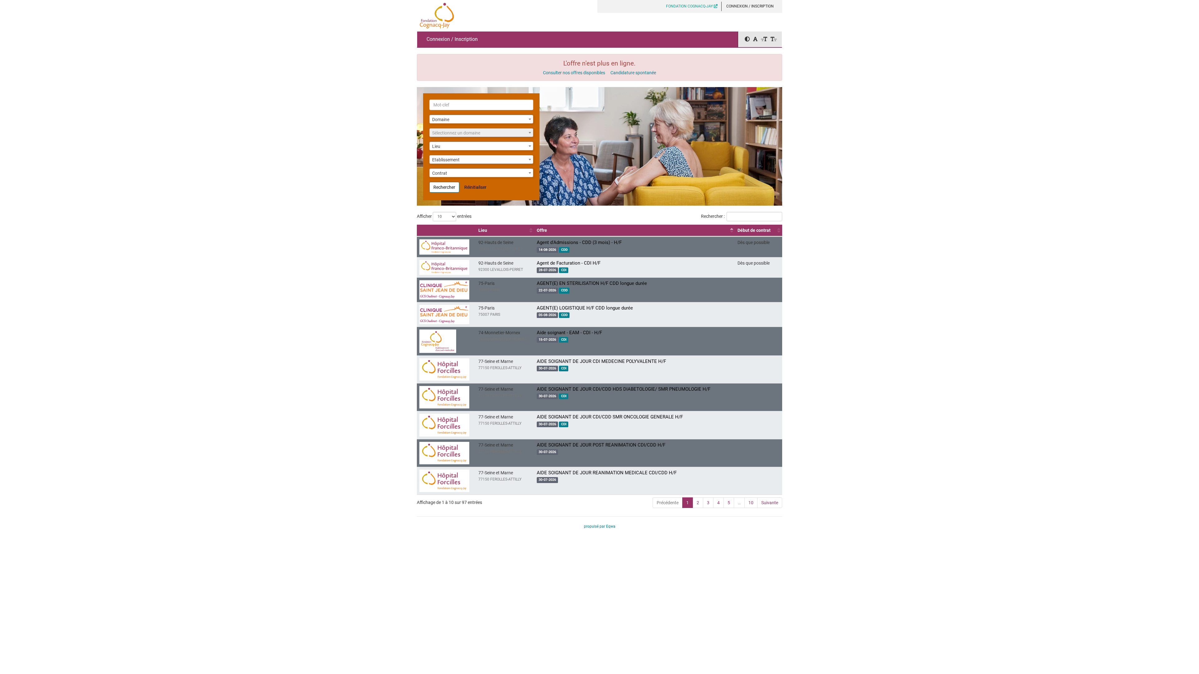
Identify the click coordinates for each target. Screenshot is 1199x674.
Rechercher (444, 187)
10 (750, 502)
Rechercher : (713, 216)
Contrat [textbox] (439, 173)
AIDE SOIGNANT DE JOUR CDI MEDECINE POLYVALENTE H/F (601, 361)
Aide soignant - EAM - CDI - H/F (569, 332)
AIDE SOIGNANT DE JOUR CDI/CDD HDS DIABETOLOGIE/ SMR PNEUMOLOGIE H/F (623, 389)
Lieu (482, 230)
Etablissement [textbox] (446, 159)
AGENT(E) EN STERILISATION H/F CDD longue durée (592, 283)
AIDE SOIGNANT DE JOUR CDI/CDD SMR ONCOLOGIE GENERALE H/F (610, 417)
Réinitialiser (475, 187)
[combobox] (481, 119)
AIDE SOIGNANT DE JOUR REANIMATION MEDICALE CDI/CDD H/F (607, 473)
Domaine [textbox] (440, 119)
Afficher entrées (444, 216)
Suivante (769, 502)
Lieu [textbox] (436, 146)
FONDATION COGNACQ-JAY (690, 6)
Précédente (667, 502)
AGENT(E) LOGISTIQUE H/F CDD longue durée (585, 308)
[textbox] (481, 133)
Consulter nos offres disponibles (574, 72)
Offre (542, 230)
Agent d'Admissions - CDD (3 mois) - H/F (579, 242)
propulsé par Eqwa (599, 526)
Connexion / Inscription (750, 6)
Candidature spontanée (633, 72)
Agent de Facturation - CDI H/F (568, 263)
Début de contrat (754, 230)
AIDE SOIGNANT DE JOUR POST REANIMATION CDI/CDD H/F (601, 445)
